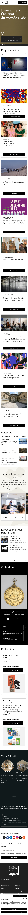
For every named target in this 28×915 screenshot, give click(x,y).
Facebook (7, 837)
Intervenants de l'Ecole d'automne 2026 (7, 460)
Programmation (5, 436)
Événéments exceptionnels (9, 372)
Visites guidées (6, 410)
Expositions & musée (20, 54)
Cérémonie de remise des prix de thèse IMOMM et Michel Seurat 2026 (13, 300)
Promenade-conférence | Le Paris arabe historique (12, 415)
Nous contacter (4, 882)
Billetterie (24, 2)
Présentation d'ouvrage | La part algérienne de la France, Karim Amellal (14, 223)
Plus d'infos (4, 782)
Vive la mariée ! (8, 143)
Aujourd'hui (4, 54)
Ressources (4, 891)
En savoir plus (14, 193)
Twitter (4, 837)
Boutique (17, 888)
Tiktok (20, 837)
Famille (11, 54)
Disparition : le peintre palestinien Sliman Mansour (9, 452)
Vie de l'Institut (16, 436)
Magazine (3, 888)
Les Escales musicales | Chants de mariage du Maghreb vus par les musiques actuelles (14, 339)
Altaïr (4, 626)
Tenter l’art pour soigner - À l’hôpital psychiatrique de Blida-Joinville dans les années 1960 (14, 111)
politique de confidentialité (17, 854)
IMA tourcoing (18, 891)
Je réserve (15, 154)
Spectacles (5, 333)
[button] (26, 523)
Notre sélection (13, 670)
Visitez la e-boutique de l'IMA (11, 666)
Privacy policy (23, 898)
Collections (5, 256)
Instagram (17, 837)
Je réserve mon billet (15, 116)
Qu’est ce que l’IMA (5, 879)
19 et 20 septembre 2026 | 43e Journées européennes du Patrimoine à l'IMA (13, 377)
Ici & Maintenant (14, 545)
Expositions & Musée (7, 105)
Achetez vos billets (10, 38)
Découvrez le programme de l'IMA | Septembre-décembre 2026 (9, 443)
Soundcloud (6, 638)
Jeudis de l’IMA (14, 536)
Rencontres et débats (8, 217)
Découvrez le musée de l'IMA (13, 259)
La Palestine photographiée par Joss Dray (13, 183)
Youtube (5, 632)
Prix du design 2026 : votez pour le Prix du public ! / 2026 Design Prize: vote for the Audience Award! (14, 76)
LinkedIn (10, 837)
